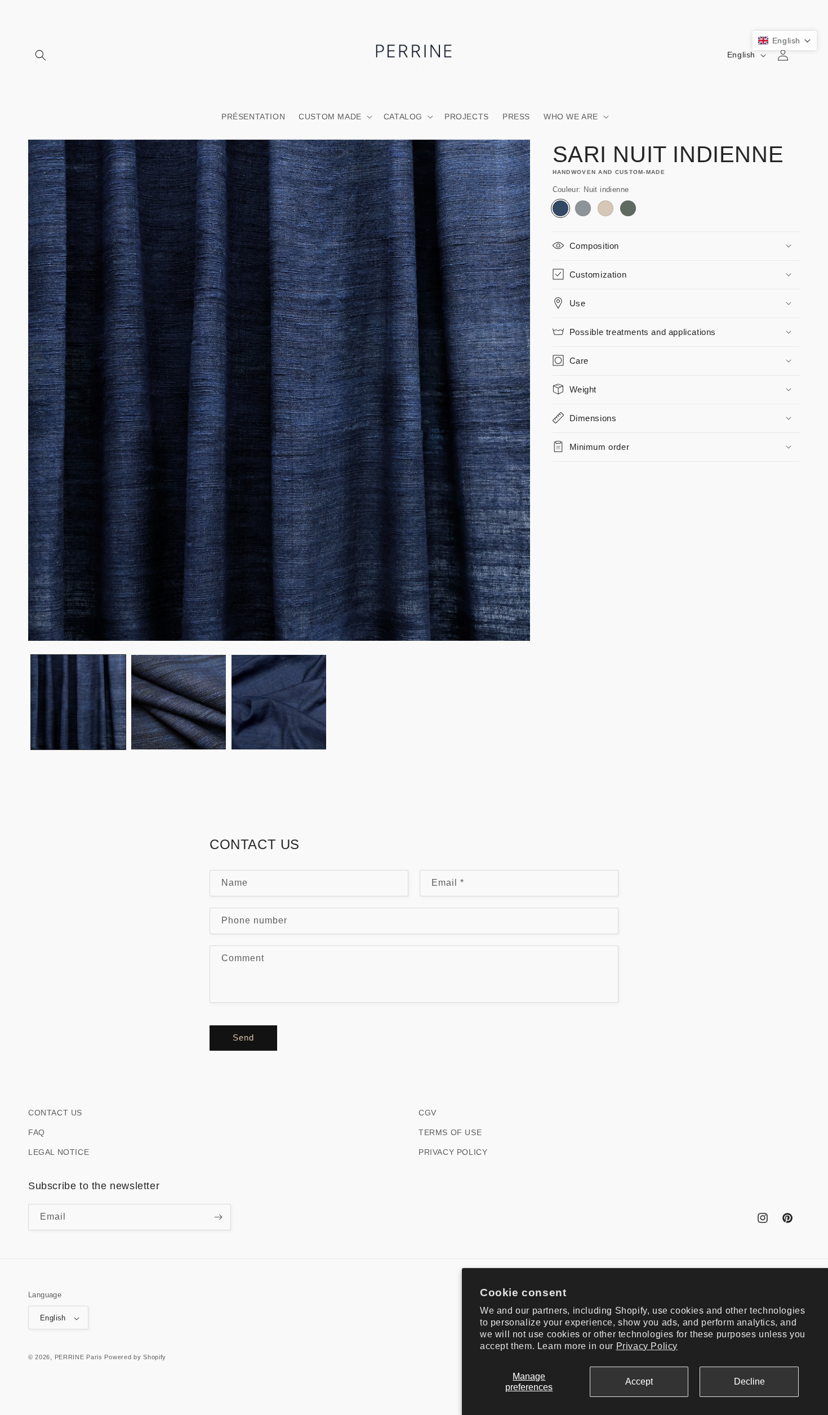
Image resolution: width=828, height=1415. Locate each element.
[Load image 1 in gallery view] (78, 702)
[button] (40, 55)
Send (243, 1038)
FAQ (36, 1132)
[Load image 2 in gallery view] (178, 702)
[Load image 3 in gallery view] (279, 702)
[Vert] (628, 208)
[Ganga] (583, 208)
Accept (639, 1381)
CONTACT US (55, 1112)
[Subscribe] (218, 1217)
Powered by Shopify (135, 1357)
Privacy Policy (647, 1346)
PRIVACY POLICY (453, 1152)
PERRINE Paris (79, 1357)
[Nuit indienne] (560, 208)
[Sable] (605, 208)
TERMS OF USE (450, 1132)
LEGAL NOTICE (58, 1152)
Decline (749, 1381)
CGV (428, 1112)
